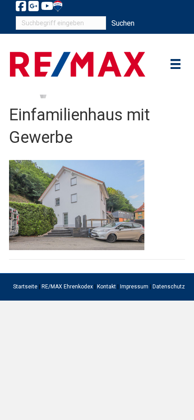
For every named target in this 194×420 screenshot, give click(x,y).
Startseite (25, 286)
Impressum (134, 286)
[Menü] (175, 64)
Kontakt (106, 286)
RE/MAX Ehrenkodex (67, 286)
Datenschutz (168, 286)
